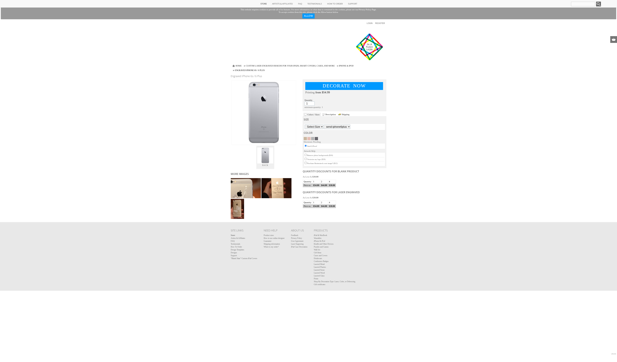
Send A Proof (312, 146)
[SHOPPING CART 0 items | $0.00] (613, 39)
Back (265, 165)
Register (380, 23)
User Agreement (297, 241)
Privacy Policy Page (367, 9)
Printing (310, 92)
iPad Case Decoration (299, 247)
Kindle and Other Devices (324, 244)
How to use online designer (274, 238)
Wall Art (317, 250)
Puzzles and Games (321, 247)
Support (352, 3)
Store (263, 3)
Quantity (308, 100)
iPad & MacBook (320, 235)
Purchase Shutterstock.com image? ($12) (322, 163)
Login (370, 23)
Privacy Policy (296, 238)
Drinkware (318, 258)
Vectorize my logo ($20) (316, 159)
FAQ (300, 3)
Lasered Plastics (320, 267)
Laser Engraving (297, 244)
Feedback (294, 235)
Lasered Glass (319, 276)
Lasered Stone (319, 270)
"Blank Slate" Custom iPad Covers (244, 258)
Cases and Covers (320, 255)
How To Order (335, 3)
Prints (316, 279)
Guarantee (267, 241)
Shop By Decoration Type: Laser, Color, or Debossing (334, 281)
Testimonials (314, 3)
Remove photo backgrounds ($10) (320, 155)
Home (239, 66)
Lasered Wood (319, 273)
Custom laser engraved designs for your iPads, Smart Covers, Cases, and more (290, 66)
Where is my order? (271, 247)
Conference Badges (321, 261)
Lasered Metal (319, 264)
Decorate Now (344, 85)
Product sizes (269, 235)
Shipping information (272, 244)
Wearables (318, 238)
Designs (234, 253)
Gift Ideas (317, 253)
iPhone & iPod (346, 66)
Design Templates (237, 250)
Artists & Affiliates (282, 3)
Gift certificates (319, 284)
